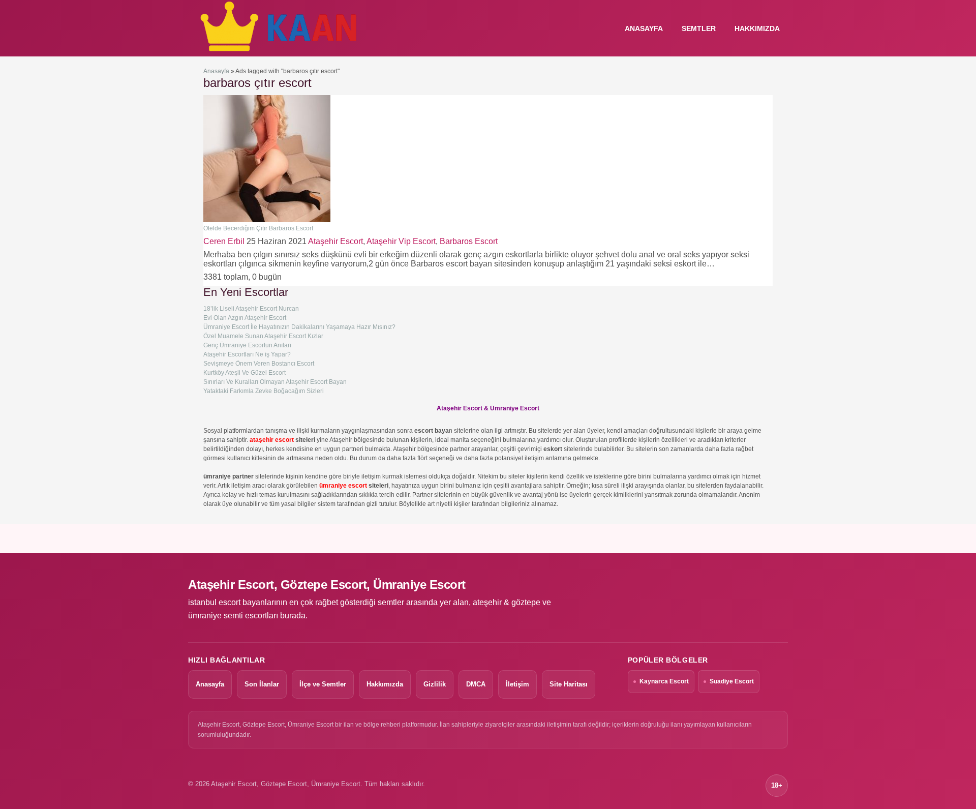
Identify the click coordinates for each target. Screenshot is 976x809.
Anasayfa (216, 71)
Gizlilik (434, 684)
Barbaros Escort (469, 241)
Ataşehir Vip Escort (401, 241)
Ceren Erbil (224, 241)
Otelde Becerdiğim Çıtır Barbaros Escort (258, 228)
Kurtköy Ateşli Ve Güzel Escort (244, 372)
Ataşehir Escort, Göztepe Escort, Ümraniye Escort (327, 584)
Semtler (699, 28)
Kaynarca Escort (664, 681)
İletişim (517, 684)
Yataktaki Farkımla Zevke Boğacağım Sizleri (263, 391)
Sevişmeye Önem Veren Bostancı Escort (258, 363)
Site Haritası (569, 684)
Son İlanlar (262, 684)
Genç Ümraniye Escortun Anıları (247, 345)
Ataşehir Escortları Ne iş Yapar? (247, 354)
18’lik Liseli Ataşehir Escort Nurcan (251, 308)
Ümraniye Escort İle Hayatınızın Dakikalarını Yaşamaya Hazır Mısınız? (299, 327)
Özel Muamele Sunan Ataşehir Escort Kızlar (263, 336)
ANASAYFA (644, 28)
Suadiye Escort (732, 681)
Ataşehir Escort (335, 241)
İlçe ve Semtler (322, 684)
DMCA (475, 684)
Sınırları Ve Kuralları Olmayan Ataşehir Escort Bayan (275, 381)
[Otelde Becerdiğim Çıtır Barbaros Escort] (266, 220)
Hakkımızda (757, 28)
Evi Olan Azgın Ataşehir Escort (244, 317)
